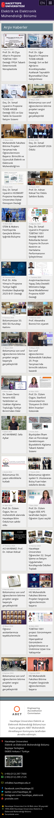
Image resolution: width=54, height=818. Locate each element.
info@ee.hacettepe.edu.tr (18, 782)
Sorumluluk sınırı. (12, 814)
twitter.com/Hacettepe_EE (18, 791)
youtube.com (11, 798)
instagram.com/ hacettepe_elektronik (24, 795)
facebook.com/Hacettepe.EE (19, 788)
